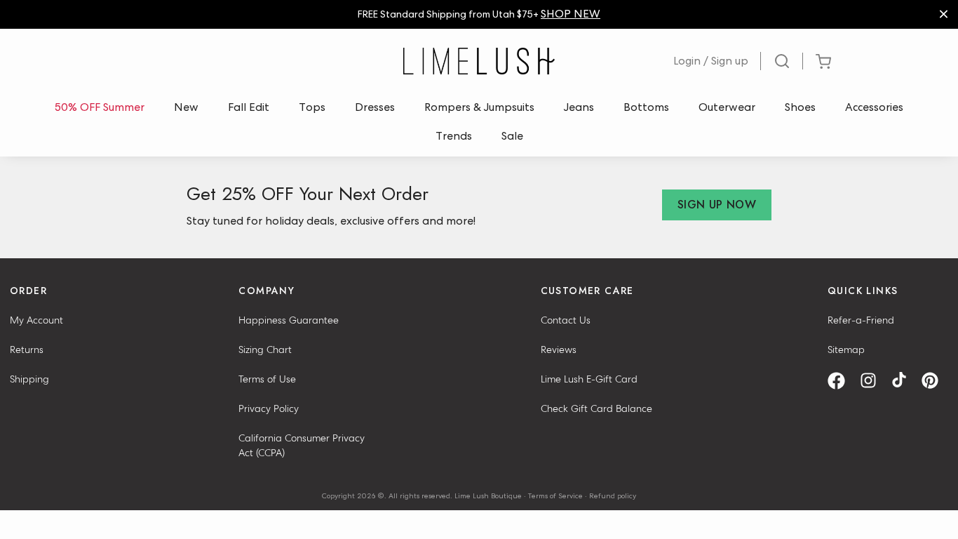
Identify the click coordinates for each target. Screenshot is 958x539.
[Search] (782, 61)
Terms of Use (267, 379)
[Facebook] (841, 381)
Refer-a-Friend (861, 320)
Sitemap (846, 349)
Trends (454, 135)
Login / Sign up (710, 60)
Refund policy (612, 495)
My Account (36, 320)
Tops (312, 107)
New (186, 107)
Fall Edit (248, 107)
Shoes (800, 107)
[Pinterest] (935, 381)
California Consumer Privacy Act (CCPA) (301, 445)
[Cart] (823, 61)
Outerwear (727, 107)
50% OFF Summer (99, 107)
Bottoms (646, 107)
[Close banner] (943, 14)
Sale (512, 135)
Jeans (579, 107)
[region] (479, 14)
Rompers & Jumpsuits (479, 107)
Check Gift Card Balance (596, 408)
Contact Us (566, 320)
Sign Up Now (716, 205)
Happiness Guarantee (288, 320)
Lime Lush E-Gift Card (589, 379)
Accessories (874, 107)
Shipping (29, 379)
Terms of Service (555, 495)
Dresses (375, 107)
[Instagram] (873, 381)
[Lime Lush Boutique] (479, 61)
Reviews (558, 349)
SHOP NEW (570, 13)
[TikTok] (904, 381)
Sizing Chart (265, 349)
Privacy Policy (268, 408)
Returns (26, 349)
